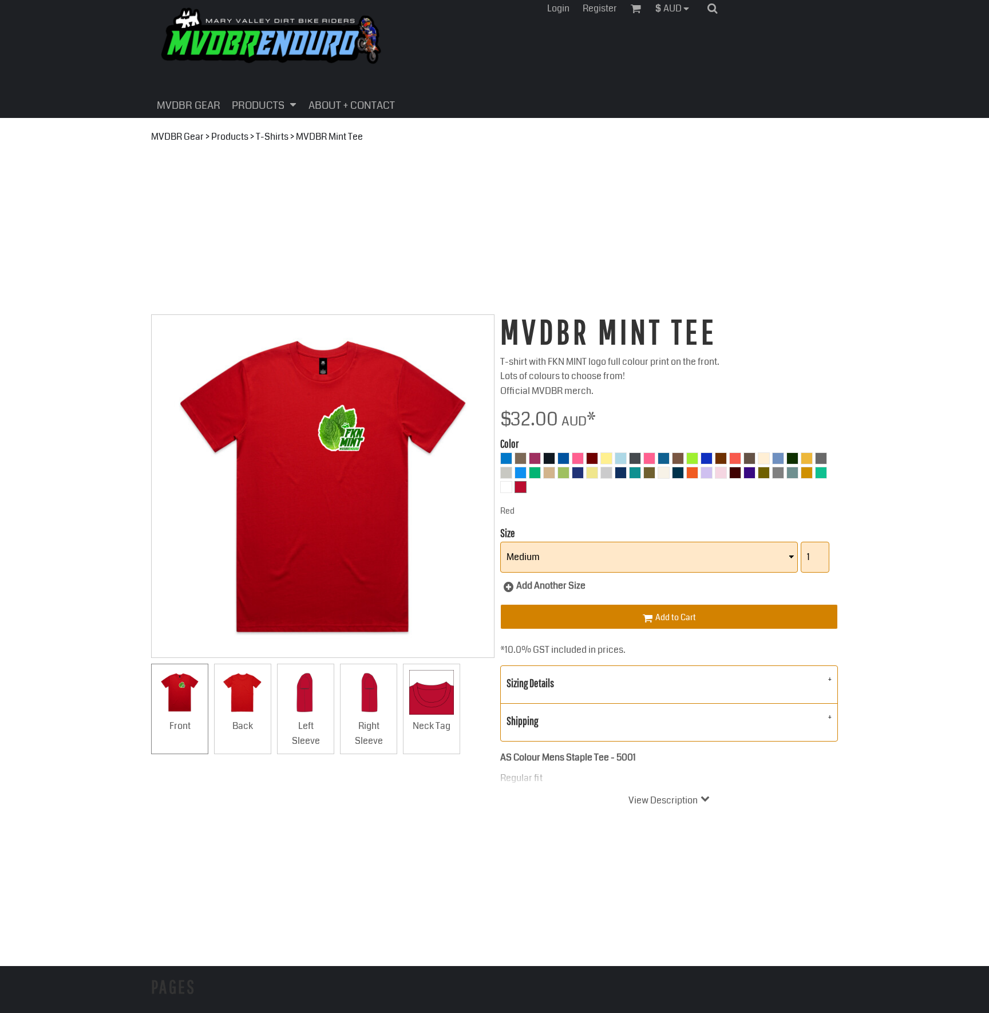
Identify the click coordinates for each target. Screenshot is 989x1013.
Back (242, 725)
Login (558, 8)
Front (180, 725)
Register (600, 8)
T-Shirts (272, 136)
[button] (675, 8)
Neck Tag (431, 725)
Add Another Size (551, 585)
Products (229, 136)
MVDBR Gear (177, 136)
